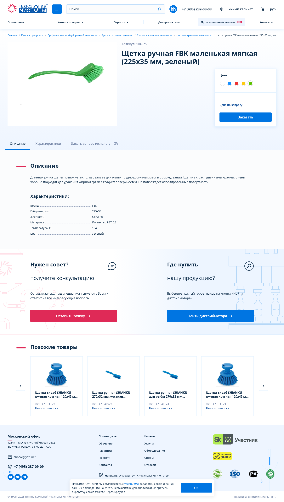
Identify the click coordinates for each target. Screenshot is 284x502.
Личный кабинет (239, 9)
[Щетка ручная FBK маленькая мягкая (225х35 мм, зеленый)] (250, 83)
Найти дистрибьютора (207, 316)
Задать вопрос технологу (91, 143)
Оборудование (154, 450)
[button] (159, 9)
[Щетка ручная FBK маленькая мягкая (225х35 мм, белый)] (222, 83)
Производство (108, 436)
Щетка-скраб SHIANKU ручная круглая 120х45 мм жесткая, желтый (227, 394)
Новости (104, 458)
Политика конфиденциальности (255, 497)
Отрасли (119, 22)
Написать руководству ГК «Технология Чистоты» (137, 475)
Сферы (149, 458)
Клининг (150, 436)
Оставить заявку (70, 316)
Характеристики (48, 143)
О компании (16, 22)
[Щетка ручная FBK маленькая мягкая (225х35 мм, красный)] (236, 83)
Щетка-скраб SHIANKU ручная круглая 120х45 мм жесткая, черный (56, 394)
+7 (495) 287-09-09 (197, 9)
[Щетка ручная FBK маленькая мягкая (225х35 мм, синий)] (229, 83)
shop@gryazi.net (25, 457)
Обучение (105, 443)
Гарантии (105, 450)
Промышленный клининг (218, 22)
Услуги (149, 443)
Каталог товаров (69, 22)
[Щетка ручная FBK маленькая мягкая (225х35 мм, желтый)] (243, 83)
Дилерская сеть (168, 22)
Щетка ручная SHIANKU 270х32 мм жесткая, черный (111, 394)
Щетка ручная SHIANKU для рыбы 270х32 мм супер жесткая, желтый (168, 394)
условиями (131, 484)
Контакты (266, 22)
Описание (18, 143)
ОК (196, 488)
